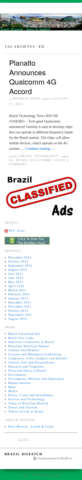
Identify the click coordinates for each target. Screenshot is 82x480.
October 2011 (18, 310)
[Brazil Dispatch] (41, 24)
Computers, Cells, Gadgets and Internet (37, 358)
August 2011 (17, 318)
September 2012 (20, 265)
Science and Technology (26, 399)
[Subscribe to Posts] (6, 230)
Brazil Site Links (21, 338)
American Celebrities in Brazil (31, 342)
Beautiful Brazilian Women (28, 346)
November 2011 (20, 306)
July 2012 (15, 273)
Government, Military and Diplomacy (36, 378)
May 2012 (15, 282)
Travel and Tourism (22, 407)
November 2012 (20, 257)
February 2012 (19, 294)
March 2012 (17, 290)
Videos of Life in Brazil (26, 411)
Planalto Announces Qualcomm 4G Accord (32, 76)
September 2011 (20, 314)
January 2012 (18, 298)
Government (17, 374)
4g (11, 160)
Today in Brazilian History (28, 403)
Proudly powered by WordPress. (55, 458)
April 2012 (16, 286)
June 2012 (16, 278)
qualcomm (40, 160)
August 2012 (17, 269)
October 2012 (18, 261)
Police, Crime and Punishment (31, 395)
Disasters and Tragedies (26, 366)
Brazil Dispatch (24, 454)
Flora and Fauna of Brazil (27, 370)
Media (13, 391)
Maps (12, 387)
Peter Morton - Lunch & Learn (31, 426)
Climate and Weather (24, 350)
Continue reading (40, 148)
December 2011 (19, 302)
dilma (22, 160)
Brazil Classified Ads (24, 333)
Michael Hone (27, 98)
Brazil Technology (39, 156)
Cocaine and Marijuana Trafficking (35, 354)
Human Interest (19, 383)
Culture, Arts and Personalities (31, 362)
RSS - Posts (17, 230)
